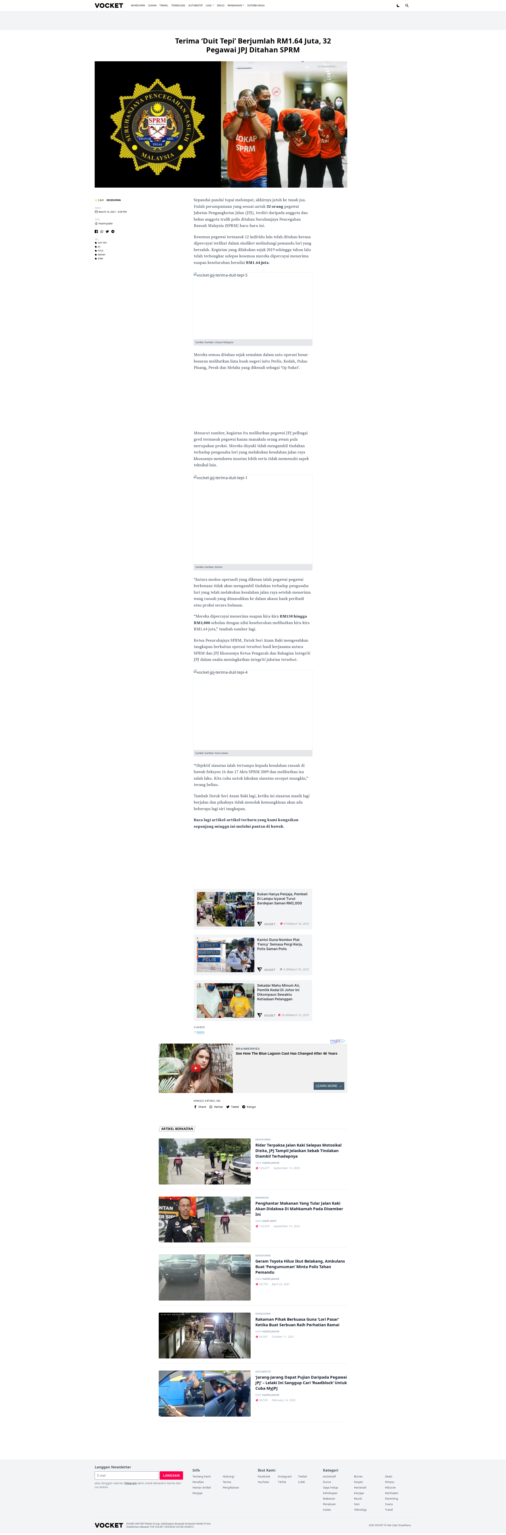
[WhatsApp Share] (101, 231)
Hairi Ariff (269, 1221)
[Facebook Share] (96, 231)
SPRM (100, 259)
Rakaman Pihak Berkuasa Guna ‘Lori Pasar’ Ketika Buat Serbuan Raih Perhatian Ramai (297, 1322)
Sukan (152, 5)
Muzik (358, 1498)
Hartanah (360, 1487)
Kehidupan (138, 5)
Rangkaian (235, 5)
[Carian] (407, 5)
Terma (227, 1482)
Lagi (208, 5)
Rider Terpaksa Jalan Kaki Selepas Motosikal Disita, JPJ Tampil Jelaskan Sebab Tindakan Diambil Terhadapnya (298, 1150)
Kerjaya (197, 1493)
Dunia (327, 1482)
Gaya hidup (330, 1487)
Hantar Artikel (202, 1487)
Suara (389, 1504)
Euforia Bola (256, 5)
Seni (357, 1504)
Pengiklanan (231, 1487)
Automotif (195, 5)
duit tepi (102, 243)
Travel (164, 5)
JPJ (99, 247)
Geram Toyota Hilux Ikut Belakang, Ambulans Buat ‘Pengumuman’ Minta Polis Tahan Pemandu (300, 1266)
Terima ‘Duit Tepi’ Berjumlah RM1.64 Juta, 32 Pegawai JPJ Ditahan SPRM (253, 45)
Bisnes (358, 1476)
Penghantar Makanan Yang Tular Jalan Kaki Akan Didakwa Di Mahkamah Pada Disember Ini (299, 1209)
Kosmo (200, 1032)
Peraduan (329, 1504)
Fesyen (358, 1482)
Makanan (262, 1198)
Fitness (389, 1482)
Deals (221, 5)
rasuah (101, 255)
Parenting (391, 1498)
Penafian (198, 1482)
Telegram (130, 1483)
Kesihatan (391, 1493)
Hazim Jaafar (106, 223)
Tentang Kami (202, 1476)
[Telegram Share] (112, 231)
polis (100, 251)
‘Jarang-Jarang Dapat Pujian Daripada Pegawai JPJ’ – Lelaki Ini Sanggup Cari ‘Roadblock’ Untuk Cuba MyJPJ (301, 1382)
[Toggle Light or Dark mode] (398, 5)
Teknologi (178, 5)
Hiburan (390, 1487)
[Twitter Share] (107, 231)
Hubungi (228, 1476)
